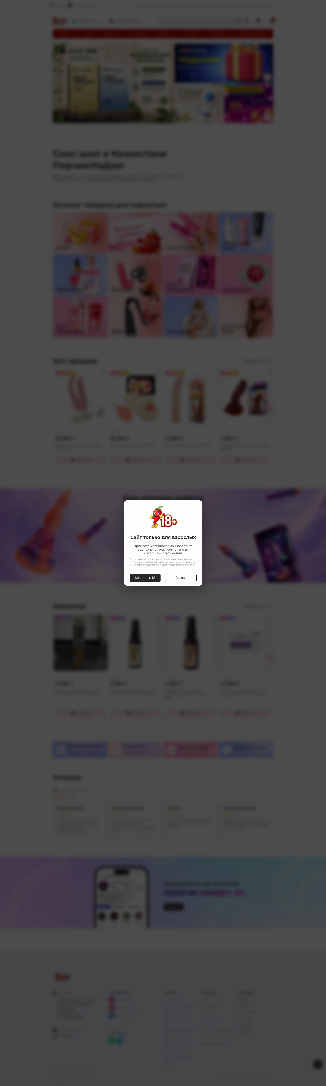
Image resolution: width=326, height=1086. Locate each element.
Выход (180, 578)
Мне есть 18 (145, 578)
